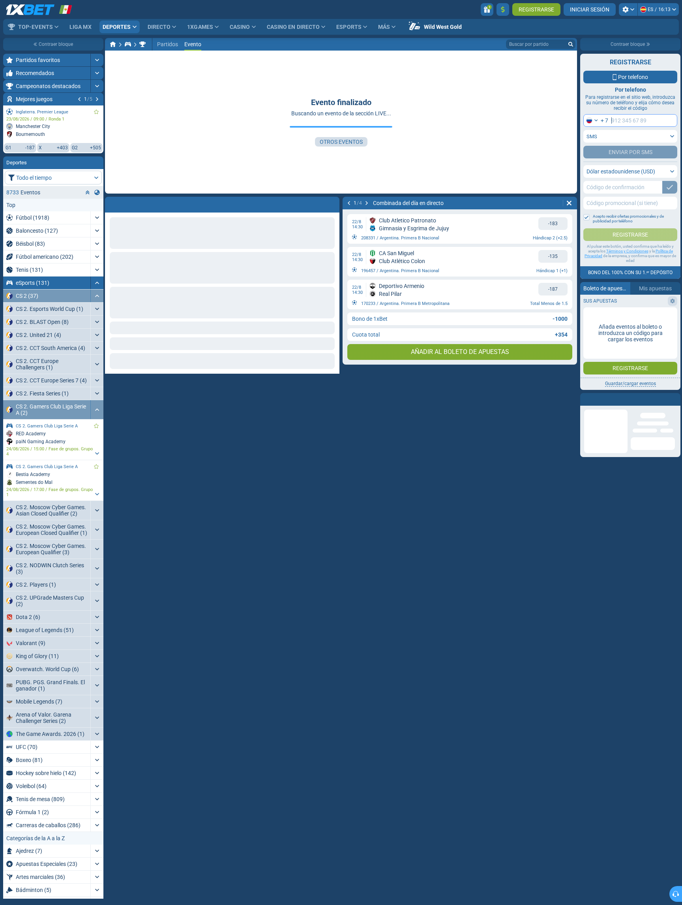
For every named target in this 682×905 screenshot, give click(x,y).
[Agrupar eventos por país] (97, 192)
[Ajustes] (628, 9)
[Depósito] (503, 9)
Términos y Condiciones (627, 251)
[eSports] (128, 44)
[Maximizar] (96, 60)
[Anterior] (79, 99)
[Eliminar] (331, 203)
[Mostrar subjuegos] (96, 453)
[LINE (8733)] (113, 44)
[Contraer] (96, 283)
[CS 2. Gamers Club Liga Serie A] (142, 44)
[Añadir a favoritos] (96, 112)
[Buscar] (570, 44)
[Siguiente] (97, 99)
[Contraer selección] (87, 192)
